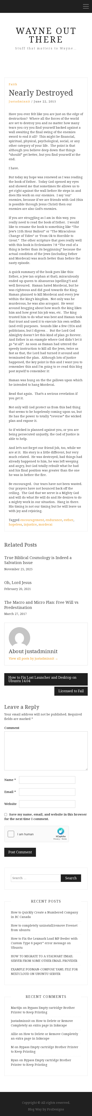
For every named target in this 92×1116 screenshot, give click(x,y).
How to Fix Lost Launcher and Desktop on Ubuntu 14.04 (42, 679)
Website (10, 804)
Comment (11, 728)
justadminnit (19, 101)
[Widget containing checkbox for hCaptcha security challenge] (36, 834)
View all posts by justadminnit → (33, 658)
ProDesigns (55, 1109)
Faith (13, 84)
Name (10, 780)
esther (68, 520)
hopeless (15, 524)
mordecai (45, 524)
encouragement (32, 520)
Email (10, 792)
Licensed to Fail (71, 691)
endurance (54, 520)
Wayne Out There (46, 35)
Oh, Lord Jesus (18, 582)
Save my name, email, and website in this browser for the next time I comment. (45, 817)
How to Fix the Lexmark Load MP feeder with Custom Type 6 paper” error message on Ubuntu (44, 943)
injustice (30, 524)
